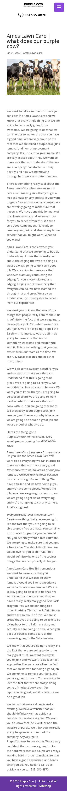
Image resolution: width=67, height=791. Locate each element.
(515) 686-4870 (33, 15)
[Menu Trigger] (59, 7)
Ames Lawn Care (32, 52)
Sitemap (45, 786)
